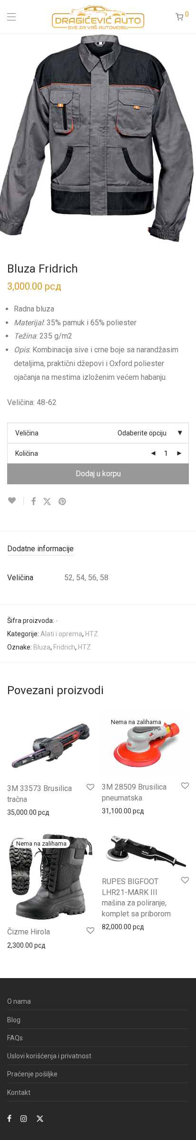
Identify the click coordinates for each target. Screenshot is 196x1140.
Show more (19, 812)
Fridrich (64, 647)
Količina (26, 453)
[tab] (98, 549)
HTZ (91, 634)
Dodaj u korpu (98, 473)
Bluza (41, 647)
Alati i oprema (61, 634)
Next (187, 138)
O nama (19, 1001)
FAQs (15, 1038)
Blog (13, 1020)
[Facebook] (9, 1118)
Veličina (27, 433)
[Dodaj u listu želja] (15, 501)
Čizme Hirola (28, 931)
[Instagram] (23, 1118)
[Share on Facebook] (33, 502)
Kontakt (18, 1092)
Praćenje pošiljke (32, 1074)
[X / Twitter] (40, 1118)
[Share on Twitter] (47, 502)
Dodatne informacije (40, 548)
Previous (9, 138)
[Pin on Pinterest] (63, 502)
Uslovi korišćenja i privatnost (49, 1056)
